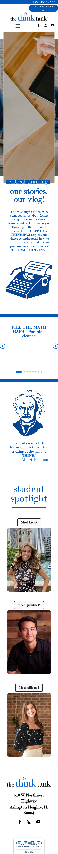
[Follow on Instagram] (45, 25)
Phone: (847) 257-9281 (43, 1)
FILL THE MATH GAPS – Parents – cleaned (29, 331)
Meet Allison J (29, 688)
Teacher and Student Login (43, 8)
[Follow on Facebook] (38, 25)
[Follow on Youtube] (53, 25)
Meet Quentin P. (29, 605)
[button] (19, 372)
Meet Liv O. (29, 522)
